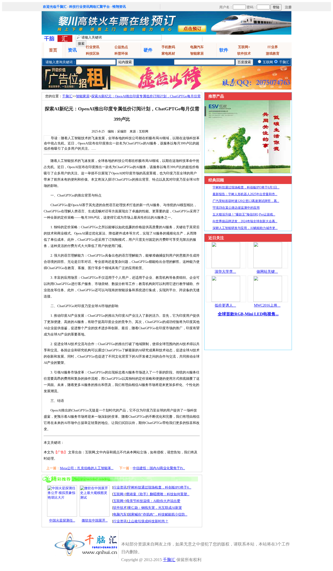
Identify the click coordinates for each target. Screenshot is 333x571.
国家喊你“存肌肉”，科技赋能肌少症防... (157, 514)
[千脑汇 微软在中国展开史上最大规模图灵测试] (95, 515)
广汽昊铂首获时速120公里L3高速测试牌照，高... (246, 201)
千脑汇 (67, 96)
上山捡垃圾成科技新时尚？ (148, 521)
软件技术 (244, 53)
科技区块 (92, 53)
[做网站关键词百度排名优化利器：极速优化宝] (267, 267)
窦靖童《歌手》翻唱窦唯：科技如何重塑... (157, 494)
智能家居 (197, 53)
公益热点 (121, 47)
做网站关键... (267, 272)
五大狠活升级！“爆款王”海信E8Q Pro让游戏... (244, 214)
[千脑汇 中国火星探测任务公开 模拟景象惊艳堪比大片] (62, 515)
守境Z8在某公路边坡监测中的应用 (236, 208)
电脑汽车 (197, 47)
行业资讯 (92, 47)
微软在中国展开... (95, 520)
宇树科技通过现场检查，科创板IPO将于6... (159, 487)
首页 (53, 50)
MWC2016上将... (267, 305)
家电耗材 (168, 53)
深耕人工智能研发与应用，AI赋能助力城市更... (245, 228)
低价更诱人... (225, 305)
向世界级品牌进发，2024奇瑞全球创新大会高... (245, 221)
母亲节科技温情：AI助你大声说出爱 (153, 501)
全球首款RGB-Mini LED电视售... (248, 314)
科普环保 (121, 53)
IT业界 (272, 47)
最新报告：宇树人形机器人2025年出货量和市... (245, 194)
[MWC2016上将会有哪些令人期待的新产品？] (267, 301)
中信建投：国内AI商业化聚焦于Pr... (159, 468)
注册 (288, 7)
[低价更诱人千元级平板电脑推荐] (226, 301)
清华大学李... (225, 272)
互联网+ (244, 47)
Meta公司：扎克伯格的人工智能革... (86, 468)
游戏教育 (272, 53)
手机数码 (168, 47)
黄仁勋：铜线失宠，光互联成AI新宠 (155, 508)
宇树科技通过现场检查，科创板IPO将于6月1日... (246, 187)
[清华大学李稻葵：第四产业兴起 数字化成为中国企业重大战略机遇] (226, 267)
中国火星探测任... (62, 520)
